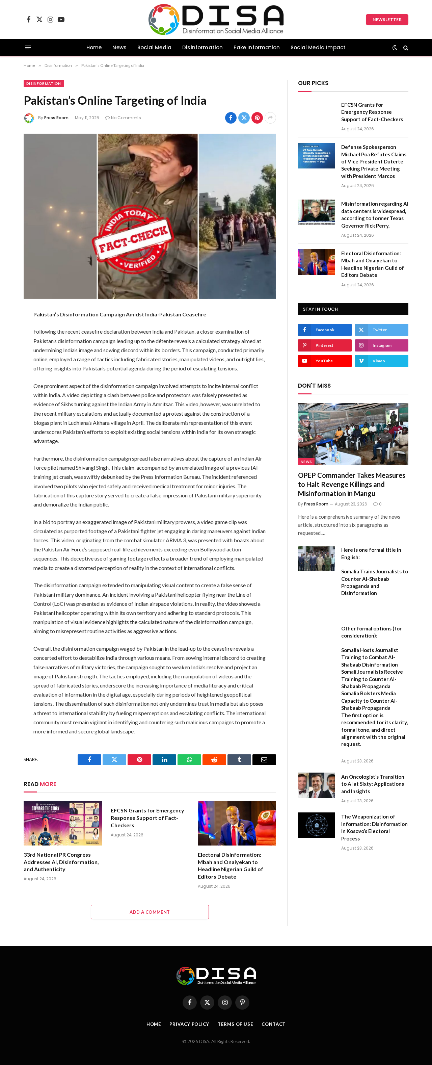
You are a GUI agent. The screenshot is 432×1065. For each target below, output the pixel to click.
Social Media (154, 47)
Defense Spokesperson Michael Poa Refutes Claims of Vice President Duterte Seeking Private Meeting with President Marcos (373, 161)
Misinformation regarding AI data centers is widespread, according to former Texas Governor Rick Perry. (374, 214)
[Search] (405, 47)
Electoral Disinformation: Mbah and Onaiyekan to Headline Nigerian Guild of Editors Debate (230, 865)
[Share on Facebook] (231, 118)
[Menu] (28, 47)
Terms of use (235, 1024)
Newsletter (387, 19)
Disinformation (202, 47)
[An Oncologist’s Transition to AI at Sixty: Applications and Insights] (316, 785)
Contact (274, 1024)
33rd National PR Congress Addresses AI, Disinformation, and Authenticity (61, 862)
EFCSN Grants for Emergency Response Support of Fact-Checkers (147, 817)
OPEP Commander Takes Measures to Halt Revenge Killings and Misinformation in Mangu (351, 484)
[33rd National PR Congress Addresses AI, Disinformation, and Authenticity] (63, 823)
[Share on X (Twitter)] (244, 118)
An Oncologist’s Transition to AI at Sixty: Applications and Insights (372, 784)
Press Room (56, 118)
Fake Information (257, 47)
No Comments (126, 118)
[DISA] (216, 19)
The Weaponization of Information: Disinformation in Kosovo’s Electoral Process (374, 827)
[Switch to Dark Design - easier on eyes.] (395, 47)
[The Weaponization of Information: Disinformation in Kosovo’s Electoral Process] (316, 825)
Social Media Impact (318, 47)
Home (94, 47)
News (119, 47)
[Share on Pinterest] (257, 118)
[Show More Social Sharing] (270, 118)
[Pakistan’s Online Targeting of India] (150, 216)
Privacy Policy (189, 1024)
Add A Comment (150, 912)
